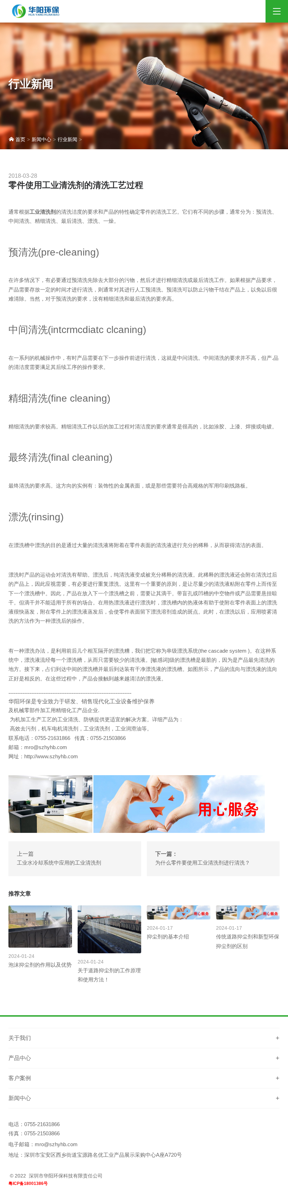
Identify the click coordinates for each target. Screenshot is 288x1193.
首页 (19, 139)
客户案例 (19, 1078)
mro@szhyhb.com (56, 1144)
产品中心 (19, 1058)
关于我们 (19, 1038)
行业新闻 (67, 139)
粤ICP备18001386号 (28, 1183)
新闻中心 (41, 139)
